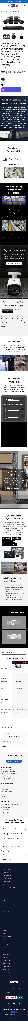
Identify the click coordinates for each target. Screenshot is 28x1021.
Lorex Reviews (6, 966)
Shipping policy (10, 1018)
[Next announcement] (25, 1)
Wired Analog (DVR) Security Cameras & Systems (11, 774)
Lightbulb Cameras (4, 789)
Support (4, 908)
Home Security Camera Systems (7, 769)
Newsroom (5, 957)
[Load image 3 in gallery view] (21, 36)
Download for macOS (9, 542)
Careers (4, 975)
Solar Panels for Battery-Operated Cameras (9, 812)
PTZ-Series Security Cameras (6, 778)
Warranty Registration (7, 911)
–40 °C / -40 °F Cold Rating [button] (11, 410)
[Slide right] (26, 36)
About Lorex (5, 951)
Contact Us (5, 948)
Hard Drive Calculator (7, 936)
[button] (2, 5)
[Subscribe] (21, 992)
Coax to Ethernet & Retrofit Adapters (8, 811)
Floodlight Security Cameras (6, 791)
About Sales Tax (6, 894)
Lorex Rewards (6, 954)
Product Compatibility (7, 918)
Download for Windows (9, 545)
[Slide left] (1, 36)
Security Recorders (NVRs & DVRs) (8, 776)
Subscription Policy (7, 875)
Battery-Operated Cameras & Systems (8, 792)
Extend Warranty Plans (7, 914)
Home (2, 11)
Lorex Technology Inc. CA (13, 1014)
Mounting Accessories (5, 807)
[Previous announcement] (2, 1)
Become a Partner (6, 969)
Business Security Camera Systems (8, 771)
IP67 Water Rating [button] (14, 400)
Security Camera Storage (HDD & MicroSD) (9, 804)
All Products (6, 11)
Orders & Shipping (6, 881)
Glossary (4, 930)
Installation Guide (6, 924)
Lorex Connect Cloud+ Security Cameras (9, 786)
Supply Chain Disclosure (8, 900)
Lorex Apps (5, 921)
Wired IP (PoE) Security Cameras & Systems (9, 773)
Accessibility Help (6, 897)
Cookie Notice (6, 890)
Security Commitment (7, 963)
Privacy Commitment (7, 960)
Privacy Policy (5, 872)
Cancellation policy (18, 1018)
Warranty (5, 884)
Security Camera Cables (5, 805)
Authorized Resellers (7, 972)
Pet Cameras (3, 794)
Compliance (5, 927)
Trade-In (4, 939)
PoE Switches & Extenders (6, 809)
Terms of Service (6, 869)
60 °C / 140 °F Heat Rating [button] (11, 417)
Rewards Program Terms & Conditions (11, 887)
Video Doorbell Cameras (6, 787)
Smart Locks (3, 796)
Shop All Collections (13, 761)
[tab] (5, 159)
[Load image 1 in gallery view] (6, 36)
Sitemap (4, 933)
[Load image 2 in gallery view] (14, 36)
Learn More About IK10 (14, 263)
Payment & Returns (7, 878)
